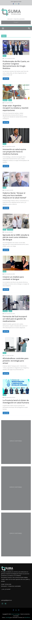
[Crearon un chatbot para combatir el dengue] (16, 263)
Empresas (5, 311)
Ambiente (5, 100)
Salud (4, 55)
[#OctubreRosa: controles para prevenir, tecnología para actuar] (16, 344)
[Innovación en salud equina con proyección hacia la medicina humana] (16, 135)
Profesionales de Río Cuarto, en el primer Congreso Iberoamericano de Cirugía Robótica (16, 65)
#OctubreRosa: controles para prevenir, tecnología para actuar (15, 360)
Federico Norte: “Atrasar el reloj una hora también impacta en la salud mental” (14, 195)
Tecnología (10, 229)
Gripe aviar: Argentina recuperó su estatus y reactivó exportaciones (15, 107)
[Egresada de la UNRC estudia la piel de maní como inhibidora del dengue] (16, 221)
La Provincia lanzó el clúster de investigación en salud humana (16, 401)
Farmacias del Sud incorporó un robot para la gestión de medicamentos (15, 318)
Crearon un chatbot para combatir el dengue (13, 278)
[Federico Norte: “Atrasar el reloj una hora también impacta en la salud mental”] (16, 179)
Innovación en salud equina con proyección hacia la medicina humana (14, 151)
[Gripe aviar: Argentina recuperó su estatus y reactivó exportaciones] (16, 91)
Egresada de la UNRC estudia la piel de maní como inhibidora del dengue (16, 237)
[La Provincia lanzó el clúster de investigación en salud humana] (16, 386)
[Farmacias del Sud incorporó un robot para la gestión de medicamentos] (16, 302)
